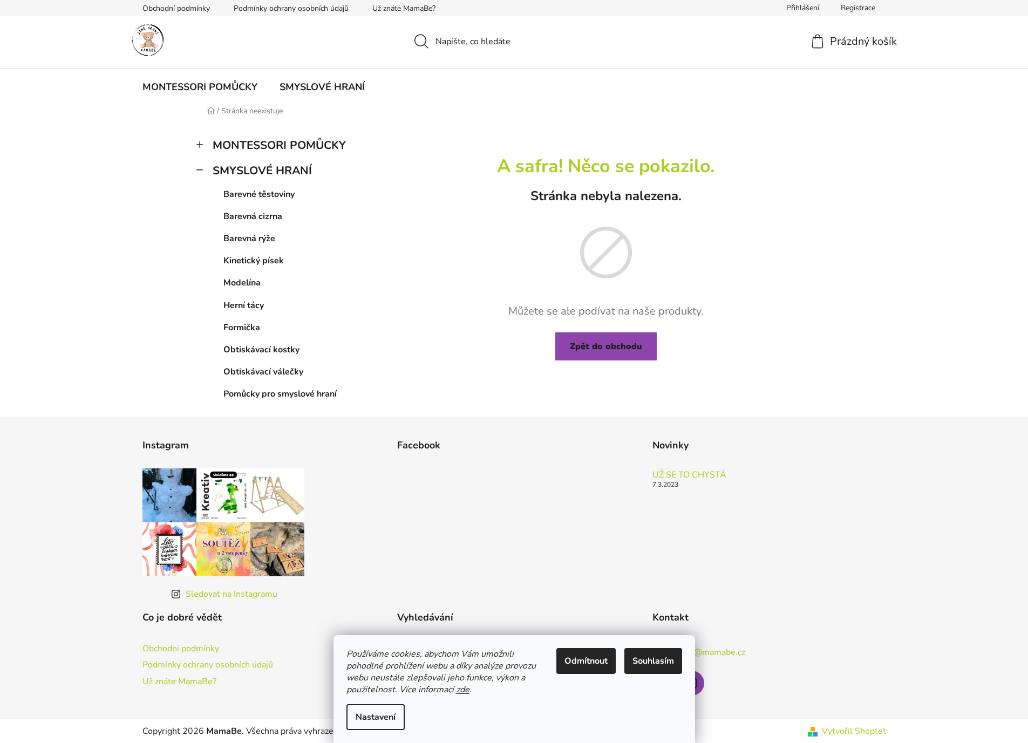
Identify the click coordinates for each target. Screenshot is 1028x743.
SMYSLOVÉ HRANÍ (262, 170)
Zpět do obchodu (606, 346)
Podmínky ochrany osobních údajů (291, 8)
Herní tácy (243, 305)
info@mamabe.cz (712, 652)
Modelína (242, 283)
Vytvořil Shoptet (854, 731)
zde (462, 690)
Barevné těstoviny (259, 194)
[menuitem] (200, 87)
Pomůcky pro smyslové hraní (280, 394)
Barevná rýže (249, 238)
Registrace (858, 8)
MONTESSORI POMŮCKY (279, 145)
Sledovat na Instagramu (231, 594)
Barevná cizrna (252, 216)
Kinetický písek (253, 261)
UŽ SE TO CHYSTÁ (689, 475)
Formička (241, 327)
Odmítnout (586, 661)
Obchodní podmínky (176, 8)
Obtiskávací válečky (263, 372)
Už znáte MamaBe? (403, 8)
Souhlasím (653, 661)
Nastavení (376, 717)
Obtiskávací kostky (261, 350)
